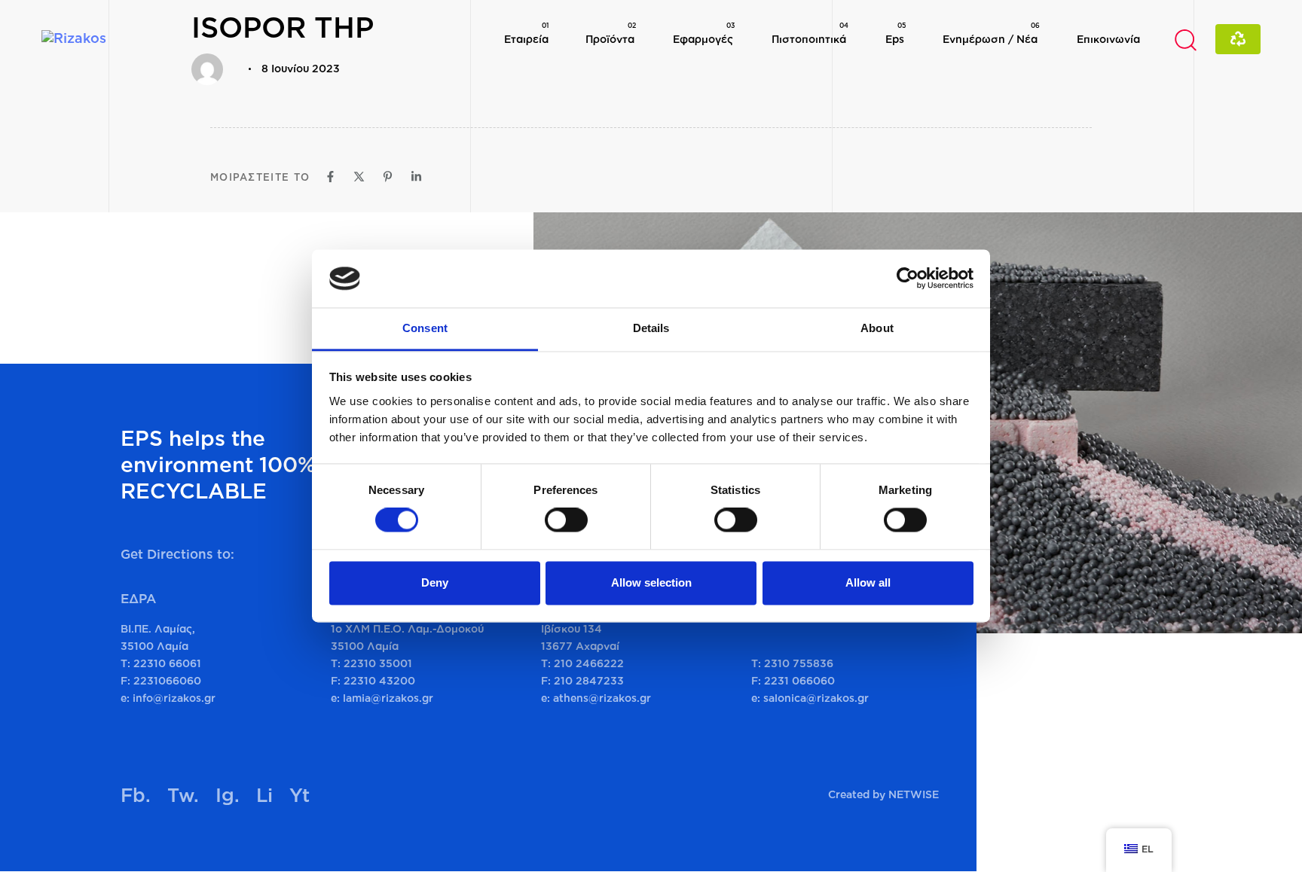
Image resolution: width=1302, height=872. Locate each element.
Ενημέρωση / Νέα (991, 33)
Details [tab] (651, 328)
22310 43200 (379, 680)
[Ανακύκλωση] (1238, 38)
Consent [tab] (425, 328)
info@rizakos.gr (174, 697)
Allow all (868, 582)
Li (264, 794)
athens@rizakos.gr (602, 697)
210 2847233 (589, 680)
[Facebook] (330, 176)
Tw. (183, 794)
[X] (359, 176)
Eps (895, 33)
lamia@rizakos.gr (388, 697)
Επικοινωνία (1108, 38)
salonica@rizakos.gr (816, 697)
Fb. (136, 794)
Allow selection (651, 582)
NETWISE (913, 794)
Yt (299, 794)
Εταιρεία (526, 33)
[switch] (566, 520)
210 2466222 (589, 663)
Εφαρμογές (704, 33)
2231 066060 (799, 680)
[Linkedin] (416, 176)
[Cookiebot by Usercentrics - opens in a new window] (907, 278)
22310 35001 (378, 663)
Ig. (227, 794)
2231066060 (167, 680)
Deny (434, 582)
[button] (1185, 39)
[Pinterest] (387, 176)
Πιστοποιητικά (810, 33)
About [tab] (877, 328)
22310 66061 (167, 663)
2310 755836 (798, 663)
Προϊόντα (610, 33)
